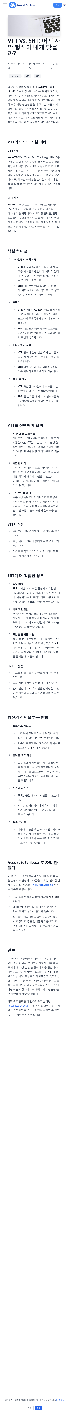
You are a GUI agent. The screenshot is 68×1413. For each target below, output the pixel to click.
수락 (38, 1408)
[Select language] (65, 5)
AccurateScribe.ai (43, 885)
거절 (29, 1408)
